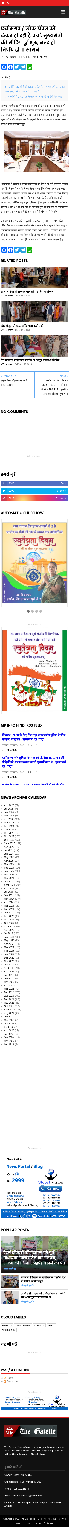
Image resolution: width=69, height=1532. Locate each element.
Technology (8, 1330)
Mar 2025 (9, 864)
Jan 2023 (9, 954)
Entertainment (23, 1325)
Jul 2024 (8, 892)
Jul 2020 (8, 1034)
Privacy (38, 1523)
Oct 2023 (9, 923)
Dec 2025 (9, 833)
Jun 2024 (9, 895)
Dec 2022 (9, 957)
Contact (50, 1523)
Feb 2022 (9, 992)
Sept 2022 (9, 968)
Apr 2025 (9, 860)
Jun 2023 (9, 937)
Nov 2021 (9, 1002)
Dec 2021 (9, 999)
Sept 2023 (9, 926)
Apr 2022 (9, 985)
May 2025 (9, 857)
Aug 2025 (9, 847)
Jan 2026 (9, 829)
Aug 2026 (9, 805)
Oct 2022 (9, 964)
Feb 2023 (9, 951)
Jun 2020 (9, 1037)
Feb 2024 (9, 909)
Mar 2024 (9, 905)
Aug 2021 (9, 1013)
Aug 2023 (9, 930)
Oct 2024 (9, 881)
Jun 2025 (9, 854)
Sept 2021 (9, 1009)
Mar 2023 (9, 947)
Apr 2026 (9, 819)
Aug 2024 (9, 888)
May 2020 (9, 1041)
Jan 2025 (9, 871)
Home (27, 1523)
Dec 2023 (9, 916)
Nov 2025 (9, 836)
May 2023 (9, 940)
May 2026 (9, 815)
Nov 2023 (9, 919)
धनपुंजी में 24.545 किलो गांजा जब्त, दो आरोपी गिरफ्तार (35, 96)
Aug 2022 (9, 971)
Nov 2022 (9, 961)
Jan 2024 (9, 912)
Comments (12, 1381)
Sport (51, 1325)
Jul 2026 (8, 808)
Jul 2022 (8, 975)
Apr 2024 (9, 902)
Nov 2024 (9, 878)
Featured (42, 57)
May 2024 (9, 898)
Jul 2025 (8, 850)
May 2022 (9, 982)
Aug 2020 (9, 1030)
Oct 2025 (9, 840)
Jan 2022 (9, 995)
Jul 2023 (8, 933)
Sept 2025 (9, 843)
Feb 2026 (9, 826)
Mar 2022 (9, 989)
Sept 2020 (9, 1027)
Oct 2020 (9, 1023)
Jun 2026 (9, 812)
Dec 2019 (9, 1044)
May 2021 (9, 1020)
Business (7, 1325)
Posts (9, 1378)
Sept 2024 (9, 885)
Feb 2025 (9, 867)
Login (18, 1523)
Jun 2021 (9, 1016)
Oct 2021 (9, 1006)
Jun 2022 (9, 978)
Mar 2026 (9, 822)
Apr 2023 (9, 944)
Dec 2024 (9, 874)
